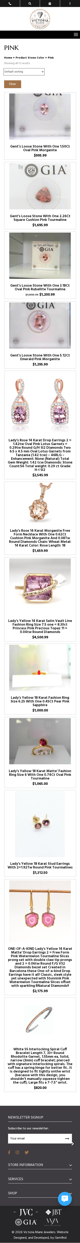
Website (63, 1232)
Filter (12, 84)
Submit (67, 1138)
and (31, 1238)
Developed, (42, 1238)
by (52, 1238)
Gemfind (60, 1238)
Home (8, 57)
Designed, (21, 1238)
